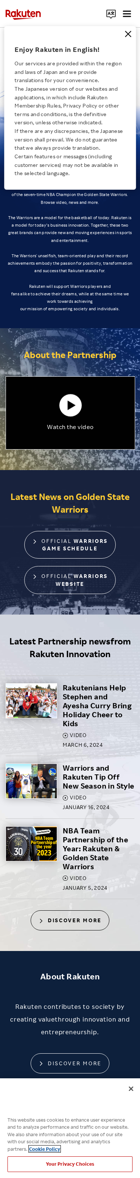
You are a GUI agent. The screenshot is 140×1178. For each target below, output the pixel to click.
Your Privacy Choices (70, 1164)
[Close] (128, 34)
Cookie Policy (44, 1149)
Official (73, 544)
